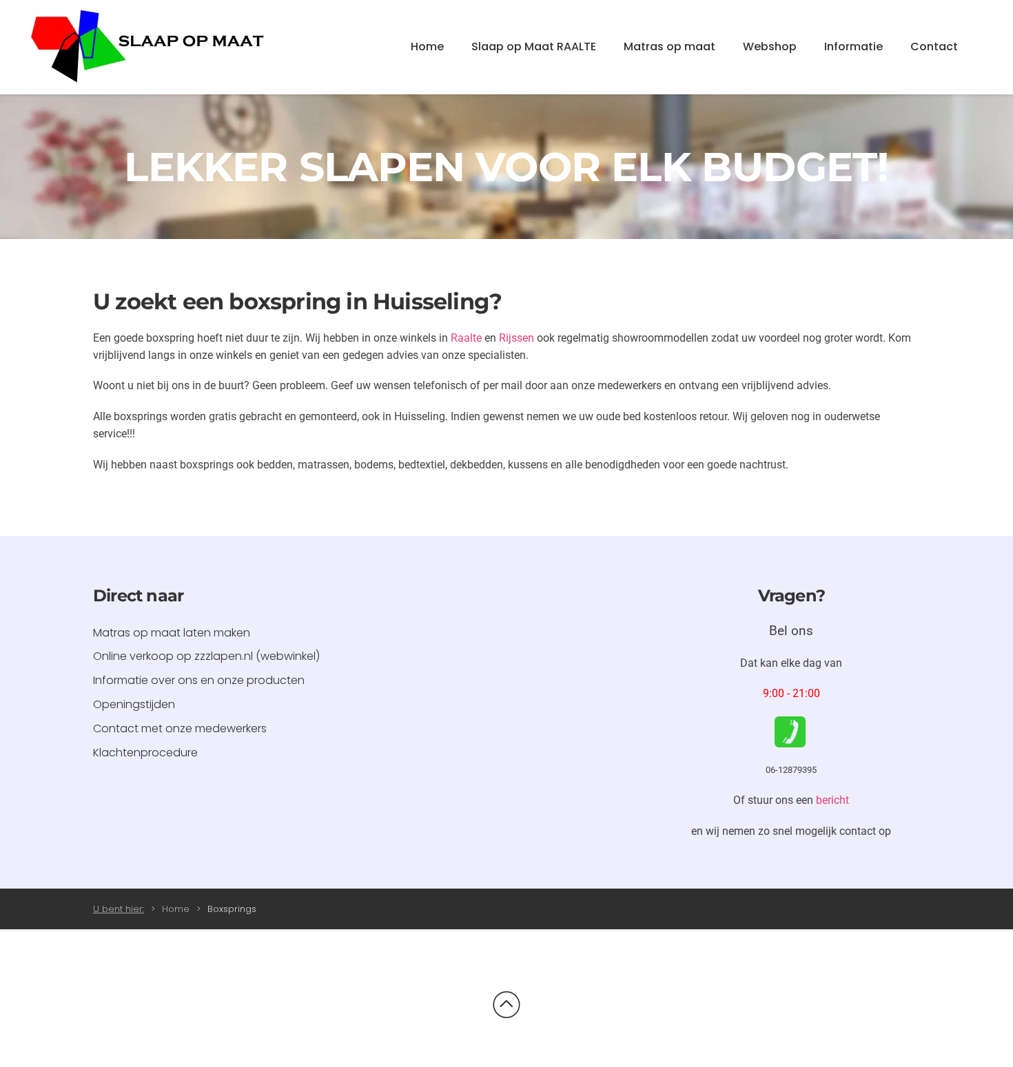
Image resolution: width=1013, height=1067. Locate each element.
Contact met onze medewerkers (180, 728)
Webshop (770, 46)
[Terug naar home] (148, 47)
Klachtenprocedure (145, 752)
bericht (832, 800)
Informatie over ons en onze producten (199, 680)
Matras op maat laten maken (171, 633)
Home (427, 46)
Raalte (466, 337)
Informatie (853, 46)
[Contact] (790, 731)
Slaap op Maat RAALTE (533, 46)
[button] (506, 1005)
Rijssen (516, 337)
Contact (934, 46)
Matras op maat (669, 46)
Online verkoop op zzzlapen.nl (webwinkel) (206, 656)
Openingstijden (134, 704)
